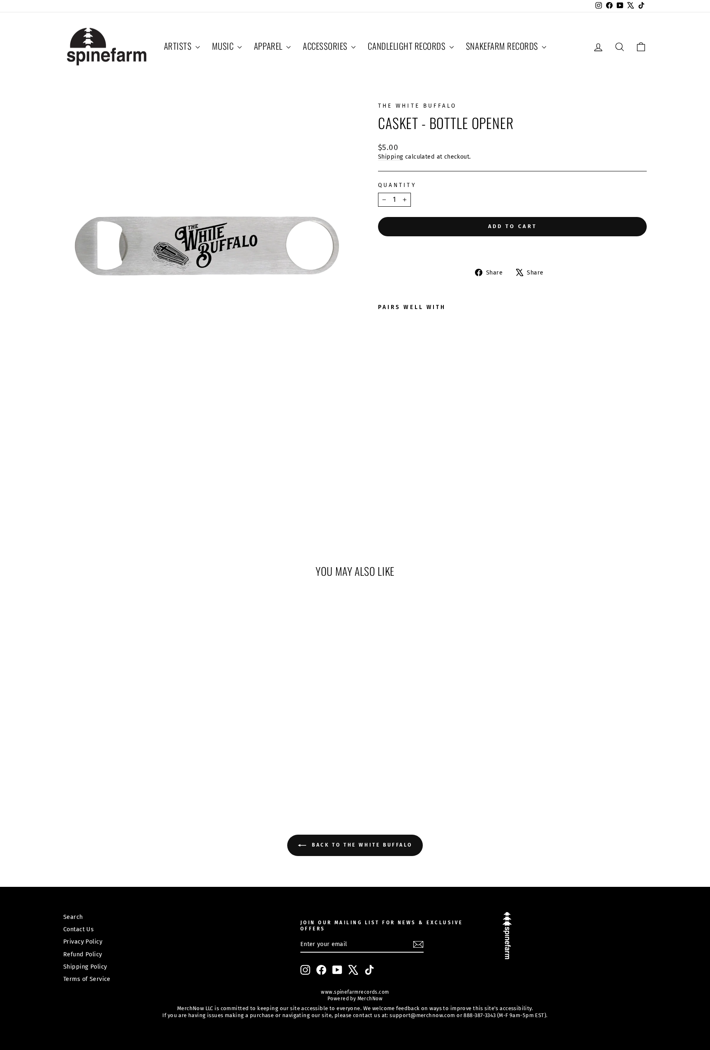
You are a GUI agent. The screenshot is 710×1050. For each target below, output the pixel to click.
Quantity (397, 185)
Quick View (133, 729)
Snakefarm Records (503, 45)
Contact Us (78, 929)
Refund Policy (82, 954)
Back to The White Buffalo (361, 845)
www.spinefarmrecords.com (355, 992)
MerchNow (369, 999)
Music (223, 45)
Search (73, 917)
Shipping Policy (85, 966)
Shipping (390, 156)
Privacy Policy (82, 941)
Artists (179, 45)
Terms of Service (87, 979)
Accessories (326, 45)
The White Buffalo (417, 105)
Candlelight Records (407, 45)
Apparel (269, 45)
